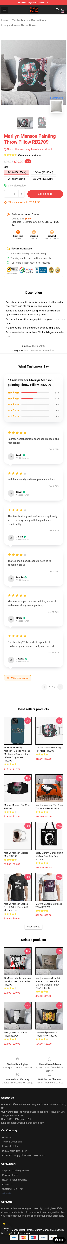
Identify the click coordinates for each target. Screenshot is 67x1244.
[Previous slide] (6, 72)
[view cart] (62, 10)
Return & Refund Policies (14, 1179)
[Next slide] (60, 72)
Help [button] (61, 1240)
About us (6, 1137)
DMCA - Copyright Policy (14, 1151)
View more (33, 927)
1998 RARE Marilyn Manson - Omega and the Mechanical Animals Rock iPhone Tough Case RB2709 (17, 754)
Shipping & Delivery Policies (15, 1170)
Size (6, 167)
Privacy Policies (10, 1146)
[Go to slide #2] (42, 123)
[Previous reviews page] (44, 687)
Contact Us (7, 1184)
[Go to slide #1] (25, 123)
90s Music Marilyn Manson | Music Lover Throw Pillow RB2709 (17, 981)
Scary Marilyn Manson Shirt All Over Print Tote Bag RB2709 (49, 856)
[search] (57, 10)
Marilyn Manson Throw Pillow (18, 25)
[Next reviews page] (60, 687)
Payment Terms (10, 1175)
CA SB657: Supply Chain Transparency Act (23, 1155)
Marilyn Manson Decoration (28, 20)
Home (4, 20)
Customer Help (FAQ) (13, 1189)
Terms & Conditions (12, 1141)
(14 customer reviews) (29, 155)
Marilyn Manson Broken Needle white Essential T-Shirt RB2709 (16, 907)
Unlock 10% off (6, 1229)
